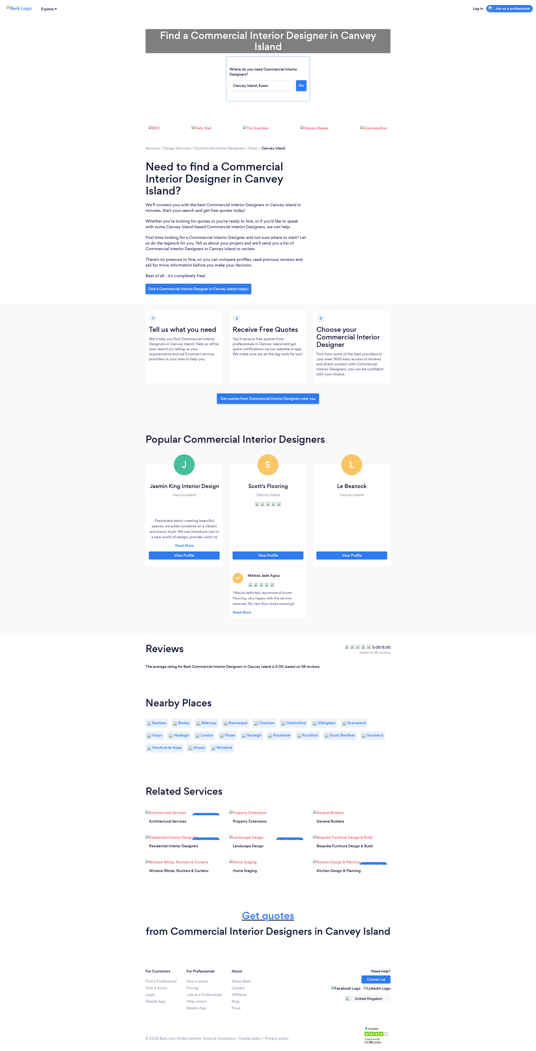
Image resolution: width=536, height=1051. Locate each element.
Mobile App (155, 1001)
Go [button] (301, 85)
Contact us (376, 979)
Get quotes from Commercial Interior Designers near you (268, 398)
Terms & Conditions (218, 1038)
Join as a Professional (204, 994)
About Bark (241, 981)
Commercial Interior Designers (219, 148)
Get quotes (268, 916)
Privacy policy (277, 1038)
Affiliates (239, 994)
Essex (253, 148)
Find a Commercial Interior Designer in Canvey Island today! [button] (198, 288)
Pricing (192, 987)
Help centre (196, 1001)
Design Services (176, 148)
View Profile (184, 555)
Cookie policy (250, 1038)
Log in (478, 8)
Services (153, 148)
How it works (156, 987)
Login (150, 994)
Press (236, 1008)
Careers (238, 987)
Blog (235, 1001)
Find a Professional (161, 981)
